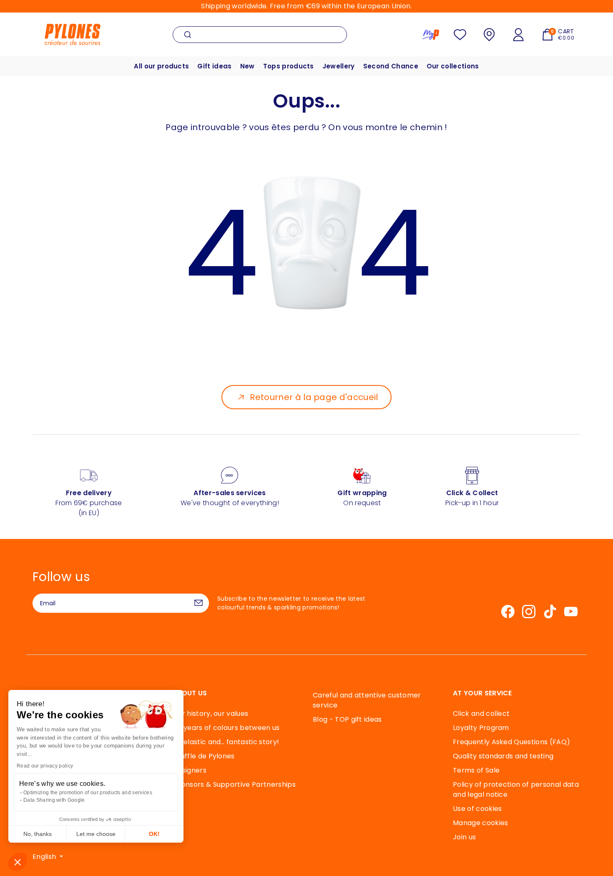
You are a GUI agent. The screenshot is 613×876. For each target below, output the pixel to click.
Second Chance (390, 66)
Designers (189, 770)
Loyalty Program (481, 728)
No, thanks (37, 834)
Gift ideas (214, 66)
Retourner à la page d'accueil (314, 397)
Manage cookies (480, 823)
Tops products (288, 66)
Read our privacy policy (45, 766)
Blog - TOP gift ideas (347, 719)
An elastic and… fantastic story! (226, 742)
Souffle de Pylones (204, 756)
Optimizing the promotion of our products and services (87, 792)
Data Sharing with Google (54, 800)
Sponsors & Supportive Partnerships (234, 784)
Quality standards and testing (503, 756)
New (247, 66)
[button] (18, 862)
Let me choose (96, 834)
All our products (161, 66)
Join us (464, 837)
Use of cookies (477, 808)
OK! (154, 834)
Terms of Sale (476, 770)
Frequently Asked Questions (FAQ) (511, 742)
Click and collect (481, 713)
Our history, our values (210, 713)
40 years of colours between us (226, 728)
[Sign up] (198, 603)
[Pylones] (73, 34)
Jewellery (338, 66)
